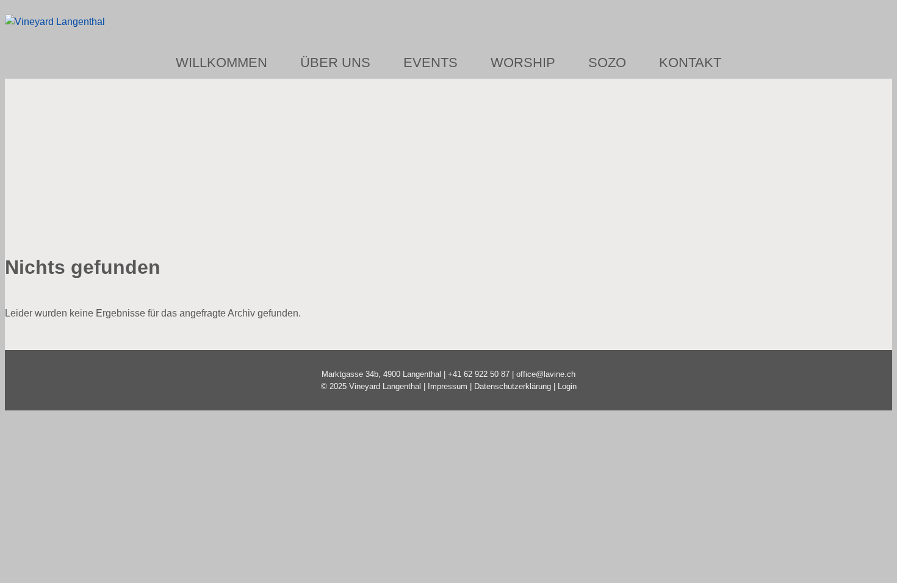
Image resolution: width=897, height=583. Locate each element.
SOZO (607, 62)
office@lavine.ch (545, 374)
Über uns (335, 62)
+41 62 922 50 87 (479, 374)
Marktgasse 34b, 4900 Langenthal (381, 374)
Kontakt (690, 62)
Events (430, 62)
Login (567, 386)
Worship (523, 62)
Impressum (447, 386)
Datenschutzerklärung (512, 386)
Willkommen (221, 62)
